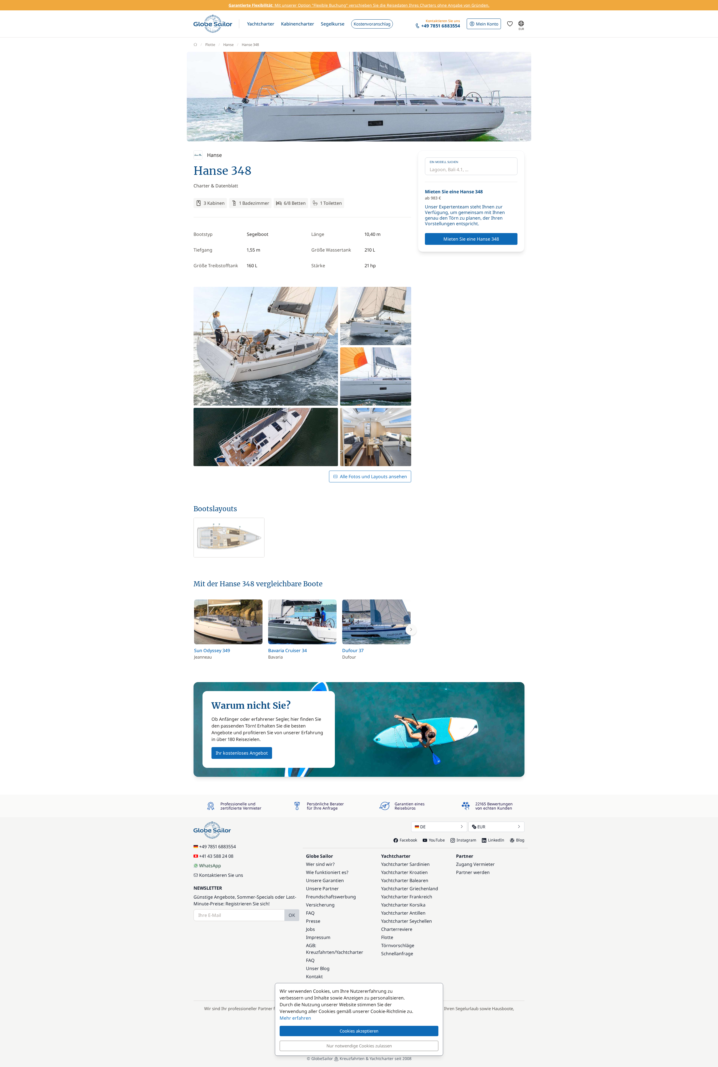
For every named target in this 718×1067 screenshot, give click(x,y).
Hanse (228, 44)
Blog (520, 840)
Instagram (466, 840)
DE (422, 826)
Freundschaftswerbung (331, 897)
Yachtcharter (349, 952)
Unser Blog (318, 968)
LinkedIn (496, 840)
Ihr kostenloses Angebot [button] (242, 753)
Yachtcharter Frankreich (406, 897)
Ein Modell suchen (444, 162)
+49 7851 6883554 (217, 846)
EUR (481, 826)
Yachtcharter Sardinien (405, 864)
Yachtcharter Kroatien (404, 872)
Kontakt (314, 976)
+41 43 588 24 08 (216, 856)
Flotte (210, 44)
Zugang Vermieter (475, 864)
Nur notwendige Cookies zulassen (359, 1046)
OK (292, 915)
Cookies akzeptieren (359, 1031)
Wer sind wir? (320, 864)
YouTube (437, 840)
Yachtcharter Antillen (403, 913)
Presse (313, 921)
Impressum (318, 937)
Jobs (310, 929)
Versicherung (320, 905)
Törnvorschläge (397, 945)
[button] (261, 23)
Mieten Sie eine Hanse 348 (471, 239)
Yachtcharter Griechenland (409, 888)
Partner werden (473, 872)
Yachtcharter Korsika (403, 905)
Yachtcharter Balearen (404, 880)
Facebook (408, 840)
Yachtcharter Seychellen (406, 921)
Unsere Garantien (325, 880)
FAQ (310, 913)
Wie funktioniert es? (327, 872)
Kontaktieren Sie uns (221, 875)
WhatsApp (210, 866)
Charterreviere (396, 929)
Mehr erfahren (295, 1018)
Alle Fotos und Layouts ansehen (373, 476)
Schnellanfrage (397, 953)
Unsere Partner (322, 888)
